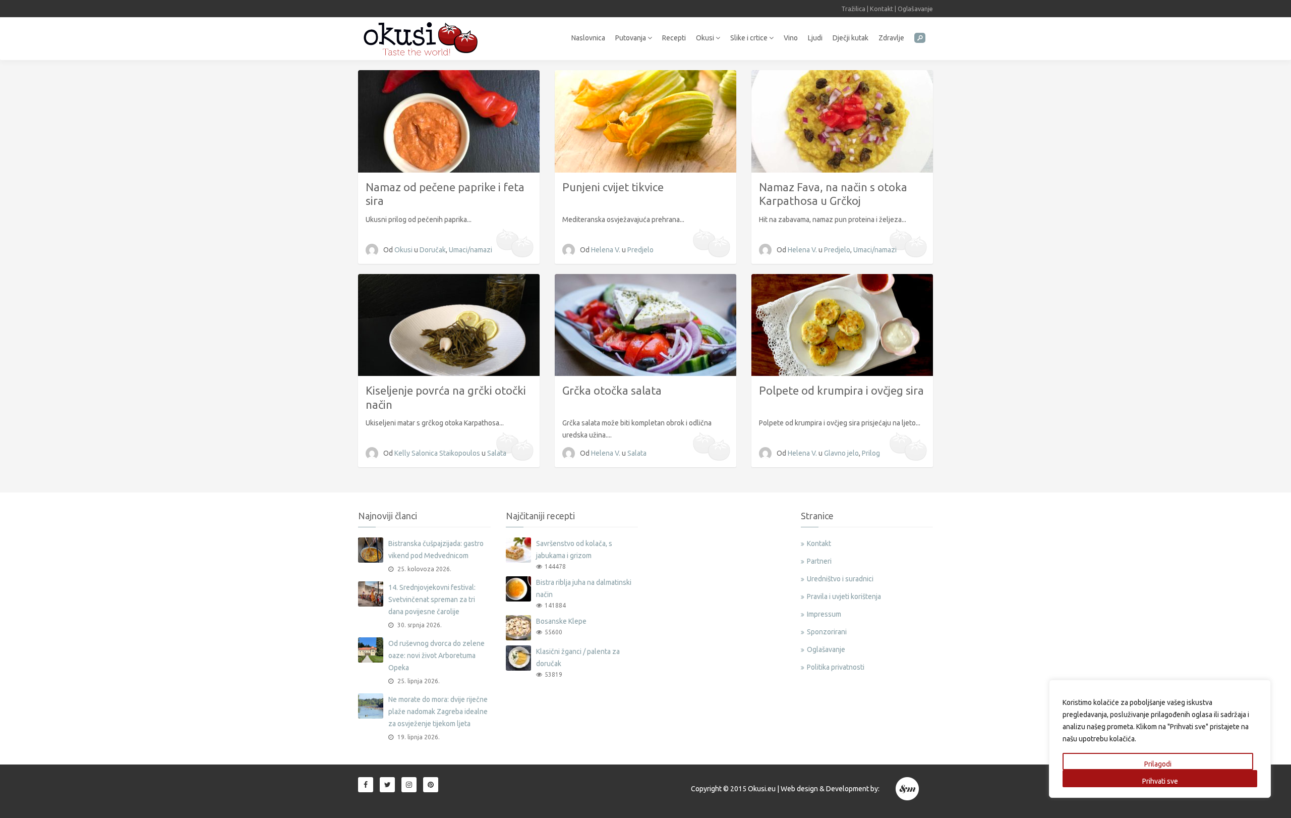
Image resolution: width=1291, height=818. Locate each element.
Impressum (824, 614)
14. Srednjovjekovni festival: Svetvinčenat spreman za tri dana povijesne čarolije (432, 599)
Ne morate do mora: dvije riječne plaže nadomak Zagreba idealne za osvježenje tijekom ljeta (438, 711)
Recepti (674, 38)
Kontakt (881, 8)
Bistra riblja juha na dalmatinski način (583, 588)
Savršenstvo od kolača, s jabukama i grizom (574, 549)
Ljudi (815, 38)
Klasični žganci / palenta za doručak (578, 657)
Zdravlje (891, 38)
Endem (908, 788)
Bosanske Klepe (561, 621)
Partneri (819, 561)
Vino (791, 38)
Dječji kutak (850, 38)
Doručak (433, 250)
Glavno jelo (841, 453)
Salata (496, 453)
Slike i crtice (749, 38)
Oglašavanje (915, 8)
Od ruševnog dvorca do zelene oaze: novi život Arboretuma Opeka (436, 655)
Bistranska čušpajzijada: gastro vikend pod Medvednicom (436, 549)
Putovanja (631, 38)
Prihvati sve (1160, 781)
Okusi (706, 38)
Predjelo (640, 250)
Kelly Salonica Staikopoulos (438, 453)
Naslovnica (588, 38)
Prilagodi (1157, 764)
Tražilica (853, 8)
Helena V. (606, 250)
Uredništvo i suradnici (840, 579)
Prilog (871, 453)
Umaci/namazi (470, 250)
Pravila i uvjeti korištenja (844, 596)
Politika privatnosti (835, 667)
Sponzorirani (827, 632)
